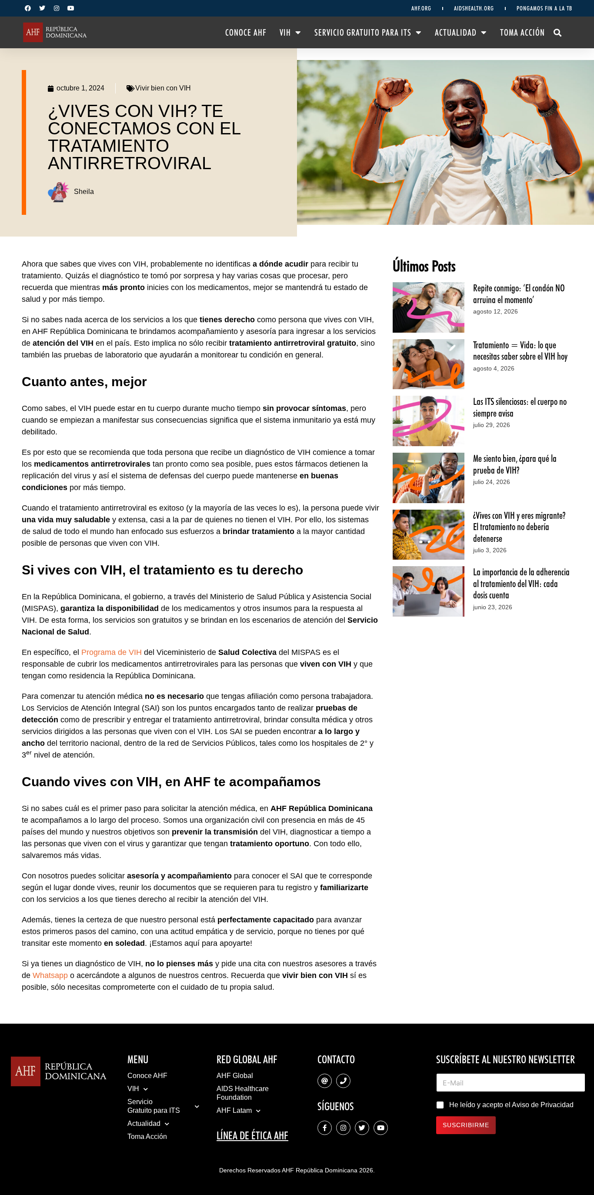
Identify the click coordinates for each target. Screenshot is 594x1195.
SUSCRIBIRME (466, 1125)
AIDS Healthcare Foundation (243, 1093)
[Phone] (343, 1081)
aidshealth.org (474, 8)
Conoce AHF (246, 32)
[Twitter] (42, 8)
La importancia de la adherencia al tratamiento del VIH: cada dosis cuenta (521, 583)
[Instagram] (56, 8)
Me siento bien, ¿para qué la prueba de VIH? (515, 464)
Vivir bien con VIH (163, 88)
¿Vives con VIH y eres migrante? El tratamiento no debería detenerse (519, 527)
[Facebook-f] (324, 1128)
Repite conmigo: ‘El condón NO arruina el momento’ (519, 293)
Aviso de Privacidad (543, 1104)
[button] (558, 32)
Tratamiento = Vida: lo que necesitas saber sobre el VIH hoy (520, 350)
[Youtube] (71, 8)
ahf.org (421, 8)
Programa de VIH (111, 652)
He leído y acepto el (511, 1104)
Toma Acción (522, 32)
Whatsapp (50, 975)
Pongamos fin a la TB (544, 8)
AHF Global (235, 1075)
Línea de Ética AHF (252, 1135)
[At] (324, 1081)
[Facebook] (28, 8)
